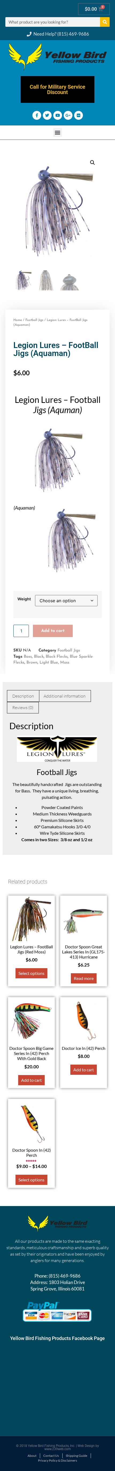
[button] (57, 132)
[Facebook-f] (36, 115)
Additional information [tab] (65, 696)
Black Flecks (57, 657)
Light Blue (49, 663)
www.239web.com (57, 1449)
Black (39, 657)
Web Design (86, 1446)
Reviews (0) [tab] (22, 707)
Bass (28, 657)
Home (17, 320)
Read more (84, 978)
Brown (31, 663)
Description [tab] (23, 696)
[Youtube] (57, 115)
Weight (24, 599)
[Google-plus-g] (68, 115)
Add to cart (52, 631)
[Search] (105, 22)
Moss (64, 663)
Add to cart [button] (31, 1080)
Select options (31, 973)
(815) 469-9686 (64, 1276)
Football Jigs (34, 320)
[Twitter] (47, 115)
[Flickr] (78, 115)
